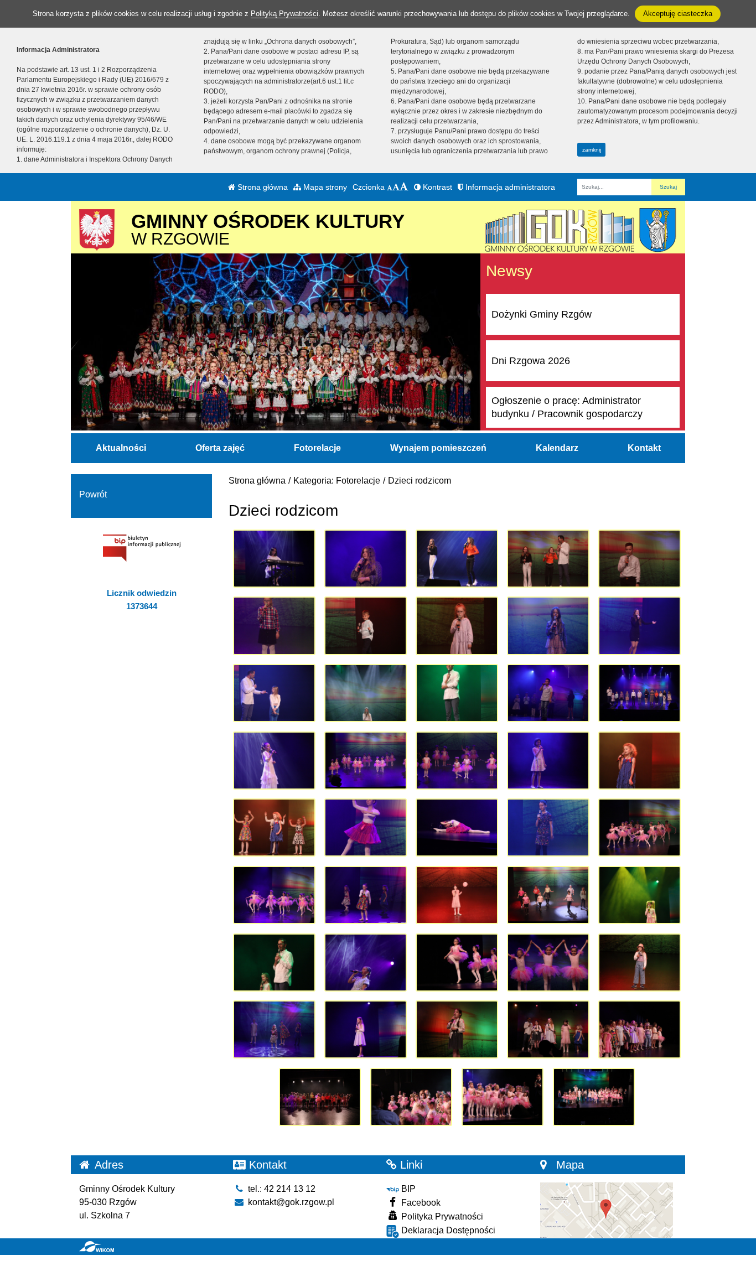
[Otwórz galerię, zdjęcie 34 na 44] (548, 962)
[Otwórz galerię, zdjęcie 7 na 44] (365, 625)
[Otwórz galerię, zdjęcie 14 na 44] (548, 693)
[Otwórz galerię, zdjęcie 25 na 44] (639, 827)
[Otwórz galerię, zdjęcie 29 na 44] (548, 895)
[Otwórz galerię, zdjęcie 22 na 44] (365, 827)
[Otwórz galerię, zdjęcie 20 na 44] (639, 760)
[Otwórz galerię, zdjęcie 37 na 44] (365, 1029)
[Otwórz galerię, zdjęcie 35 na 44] (639, 962)
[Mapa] (606, 1210)
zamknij (591, 150)
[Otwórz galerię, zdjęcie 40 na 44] (639, 1029)
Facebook (420, 1202)
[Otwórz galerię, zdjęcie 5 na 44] (639, 559)
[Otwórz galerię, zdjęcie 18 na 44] (457, 760)
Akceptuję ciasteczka (677, 13)
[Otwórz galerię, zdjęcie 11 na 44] (274, 693)
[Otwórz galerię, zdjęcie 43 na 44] (503, 1097)
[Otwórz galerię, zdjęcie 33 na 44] (457, 962)
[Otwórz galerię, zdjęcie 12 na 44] (365, 693)
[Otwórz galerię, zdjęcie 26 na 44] (274, 895)
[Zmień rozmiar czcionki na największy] (404, 187)
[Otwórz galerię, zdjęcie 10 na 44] (639, 625)
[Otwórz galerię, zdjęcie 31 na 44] (274, 962)
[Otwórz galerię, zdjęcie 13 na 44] (457, 693)
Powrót (93, 494)
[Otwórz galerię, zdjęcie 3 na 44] (457, 559)
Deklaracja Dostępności (447, 1230)
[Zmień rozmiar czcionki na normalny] (389, 187)
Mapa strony (324, 187)
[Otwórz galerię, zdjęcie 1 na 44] (274, 559)
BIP (407, 1189)
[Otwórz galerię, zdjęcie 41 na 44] (320, 1097)
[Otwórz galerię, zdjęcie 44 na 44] (594, 1097)
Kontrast (436, 187)
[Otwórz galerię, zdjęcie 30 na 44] (639, 895)
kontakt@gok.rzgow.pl (290, 1202)
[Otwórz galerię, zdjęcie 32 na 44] (365, 962)
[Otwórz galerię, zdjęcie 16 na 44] (274, 760)
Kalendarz (557, 448)
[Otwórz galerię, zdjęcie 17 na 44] (365, 760)
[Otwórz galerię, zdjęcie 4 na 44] (548, 559)
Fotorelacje (317, 448)
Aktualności (121, 448)
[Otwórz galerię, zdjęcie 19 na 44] (548, 760)
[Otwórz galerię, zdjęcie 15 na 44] (639, 693)
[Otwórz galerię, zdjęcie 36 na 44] (274, 1029)
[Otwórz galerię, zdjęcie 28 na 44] (457, 895)
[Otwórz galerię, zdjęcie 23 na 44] (457, 827)
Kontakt (644, 448)
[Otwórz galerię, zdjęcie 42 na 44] (411, 1097)
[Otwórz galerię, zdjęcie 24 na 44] (548, 827)
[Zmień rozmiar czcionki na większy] (396, 187)
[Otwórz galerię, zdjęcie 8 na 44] (457, 625)
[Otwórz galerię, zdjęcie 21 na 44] (274, 827)
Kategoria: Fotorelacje (336, 480)
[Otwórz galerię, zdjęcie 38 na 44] (457, 1029)
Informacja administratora (509, 187)
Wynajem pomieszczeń (438, 448)
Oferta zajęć (220, 448)
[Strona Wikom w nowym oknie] (96, 1246)
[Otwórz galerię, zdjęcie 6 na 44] (274, 625)
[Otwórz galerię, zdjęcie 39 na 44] (548, 1029)
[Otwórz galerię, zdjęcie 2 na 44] (365, 559)
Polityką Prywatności (284, 13)
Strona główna (261, 187)
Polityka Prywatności (441, 1216)
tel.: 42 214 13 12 (280, 1189)
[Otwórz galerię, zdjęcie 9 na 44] (548, 625)
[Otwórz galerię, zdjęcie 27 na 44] (365, 895)
